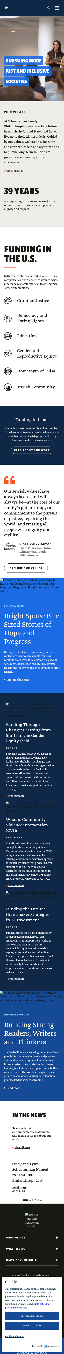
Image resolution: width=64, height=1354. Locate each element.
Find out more (16, 796)
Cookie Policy (41, 1275)
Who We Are (15, 1237)
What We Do (16, 1248)
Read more (13, 1088)
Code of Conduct (21, 1275)
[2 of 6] (30, 1200)
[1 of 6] (25, 1200)
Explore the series (17, 680)
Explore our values (26, 568)
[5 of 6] (38, 1200)
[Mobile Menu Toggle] (57, 7)
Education (27, 336)
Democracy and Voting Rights (32, 318)
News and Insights (21, 1260)
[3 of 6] (32, 1200)
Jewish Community (36, 387)
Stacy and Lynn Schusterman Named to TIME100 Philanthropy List (30, 1172)
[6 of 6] (41, 1200)
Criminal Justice (33, 300)
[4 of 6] (35, 1200)
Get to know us (14, 171)
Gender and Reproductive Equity (36, 353)
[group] (32, 1179)
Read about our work (32, 450)
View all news (22, 1147)
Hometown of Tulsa (36, 371)
